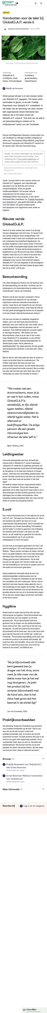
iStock (22, 63)
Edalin (17, 63)
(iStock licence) (31, 63)
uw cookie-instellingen (27, 159)
